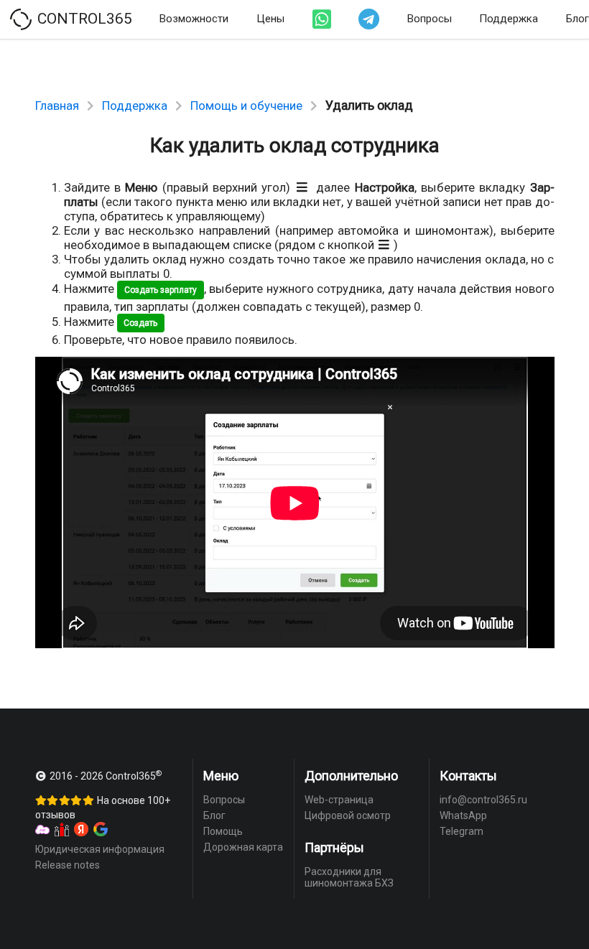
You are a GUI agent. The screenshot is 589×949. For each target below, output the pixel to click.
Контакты (468, 775)
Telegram (461, 831)
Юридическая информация (99, 849)
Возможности (193, 18)
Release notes (67, 865)
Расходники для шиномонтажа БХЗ (349, 877)
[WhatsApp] (321, 19)
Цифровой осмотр (348, 815)
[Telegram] (368, 19)
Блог (214, 815)
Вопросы (429, 18)
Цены (270, 18)
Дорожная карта (243, 847)
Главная (57, 105)
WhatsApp (463, 815)
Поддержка (508, 18)
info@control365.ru (483, 799)
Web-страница (339, 799)
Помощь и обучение (246, 105)
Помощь (223, 831)
